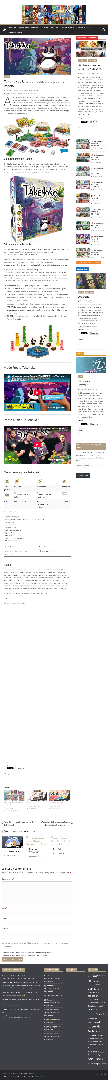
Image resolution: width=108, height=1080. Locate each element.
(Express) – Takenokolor (57, 802)
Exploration (91, 1015)
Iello (101, 1022)
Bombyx (13, 94)
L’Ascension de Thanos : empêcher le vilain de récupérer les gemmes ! (55, 823)
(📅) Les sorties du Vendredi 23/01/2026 (97, 184)
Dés (93, 1009)
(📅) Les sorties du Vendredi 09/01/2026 (97, 211)
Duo (90, 1009)
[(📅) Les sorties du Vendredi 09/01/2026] (83, 213)
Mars (95, 1038)
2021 (90, 976)
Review (96, 1055)
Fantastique (101, 1019)
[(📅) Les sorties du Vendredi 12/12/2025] (83, 240)
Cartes (92, 989)
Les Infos (12, 27)
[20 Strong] (91, 281)
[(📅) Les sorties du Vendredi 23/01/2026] (83, 186)
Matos (80, 376)
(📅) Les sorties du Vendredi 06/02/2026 (97, 157)
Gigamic (96, 1022)
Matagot (19, 94)
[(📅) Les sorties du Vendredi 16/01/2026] (83, 199)
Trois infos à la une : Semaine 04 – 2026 (23, 992)
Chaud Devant (82, 60)
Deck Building (93, 1006)
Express (100, 1014)
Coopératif (101, 1002)
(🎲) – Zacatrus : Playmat (87, 383)
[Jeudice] (54, 6)
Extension (92, 1018)
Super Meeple (94, 1063)
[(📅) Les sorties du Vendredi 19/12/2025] (83, 227)
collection (93, 995)
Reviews (45, 27)
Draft (101, 1006)
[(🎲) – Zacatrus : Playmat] (91, 365)
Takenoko (33, 94)
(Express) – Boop (12, 851)
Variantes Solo (83, 27)
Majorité (91, 1039)
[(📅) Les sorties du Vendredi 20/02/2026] (91, 49)
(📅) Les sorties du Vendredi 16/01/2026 (97, 198)
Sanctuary (48, 995)
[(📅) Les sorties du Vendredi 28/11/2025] (83, 254)
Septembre (101, 1055)
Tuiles (103, 1063)
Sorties (98, 1059)
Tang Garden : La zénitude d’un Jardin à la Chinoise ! (20, 823)
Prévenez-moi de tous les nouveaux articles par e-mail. (26, 955)
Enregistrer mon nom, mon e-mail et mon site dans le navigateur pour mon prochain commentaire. (35, 944)
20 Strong (83, 296)
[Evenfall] (62, 838)
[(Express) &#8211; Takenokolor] (59, 795)
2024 (91, 981)
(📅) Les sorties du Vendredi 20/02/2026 (90, 67)
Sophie (4, 983)
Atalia (98, 985)
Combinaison (93, 999)
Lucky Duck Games (96, 1035)
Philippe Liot (94, 73)
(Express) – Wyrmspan (33, 850)
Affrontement (92, 985)
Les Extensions (68, 27)
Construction (92, 1003)
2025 (97, 981)
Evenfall (57, 849)
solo (91, 1059)
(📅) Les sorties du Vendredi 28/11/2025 (97, 252)
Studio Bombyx (21, 551)
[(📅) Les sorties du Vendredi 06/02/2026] (83, 159)
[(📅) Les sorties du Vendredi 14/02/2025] (14, 795)
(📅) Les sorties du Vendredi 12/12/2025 (97, 239)
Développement (100, 1010)
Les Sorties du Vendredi (28, 27)
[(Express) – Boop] (12, 838)
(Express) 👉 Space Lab (52, 1027)
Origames (95, 1041)
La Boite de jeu (101, 1032)
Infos (89, 1027)
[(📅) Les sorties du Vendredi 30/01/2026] (83, 172)
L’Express (55, 27)
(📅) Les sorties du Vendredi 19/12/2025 (97, 225)
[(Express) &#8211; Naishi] (37, 795)
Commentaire (8, 879)
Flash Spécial (92, 60)
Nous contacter (15, 32)
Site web (5, 928)
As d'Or (7, 94)
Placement (26, 94)
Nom (4, 908)
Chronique (95, 992)
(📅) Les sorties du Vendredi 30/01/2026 (97, 171)
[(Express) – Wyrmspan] (37, 838)
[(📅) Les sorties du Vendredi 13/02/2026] (83, 145)
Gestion (91, 1022)
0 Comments (34, 90)
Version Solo (89, 292)
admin (17, 90)
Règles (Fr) (11, 554)
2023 (102, 976)
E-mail (5, 918)
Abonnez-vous (83, 476)
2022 (96, 976)
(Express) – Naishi (33, 802)
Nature (90, 1041)
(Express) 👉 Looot (51, 1020)
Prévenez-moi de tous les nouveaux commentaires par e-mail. (29, 952)
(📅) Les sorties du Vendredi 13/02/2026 (97, 143)
